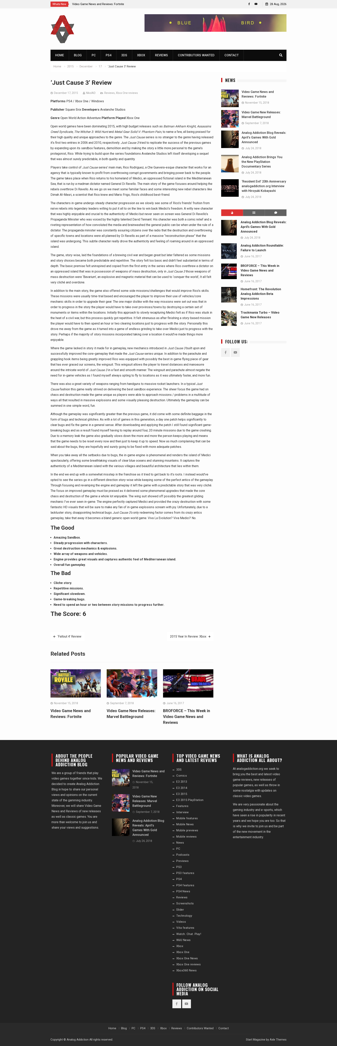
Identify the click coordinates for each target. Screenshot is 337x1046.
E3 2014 (181, 788)
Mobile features (187, 818)
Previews (182, 861)
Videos (181, 921)
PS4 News (183, 891)
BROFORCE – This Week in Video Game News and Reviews (186, 716)
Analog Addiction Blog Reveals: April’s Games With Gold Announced (264, 137)
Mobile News (185, 824)
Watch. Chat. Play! (188, 934)
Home (59, 55)
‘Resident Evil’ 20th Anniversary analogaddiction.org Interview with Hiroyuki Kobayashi (264, 186)
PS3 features (185, 873)
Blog (78, 55)
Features (182, 806)
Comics (181, 775)
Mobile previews (187, 830)
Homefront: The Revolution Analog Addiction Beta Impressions (261, 293)
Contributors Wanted (196, 55)
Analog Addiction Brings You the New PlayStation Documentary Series (262, 161)
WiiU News (183, 940)
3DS (124, 55)
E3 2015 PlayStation (190, 800)
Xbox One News (187, 958)
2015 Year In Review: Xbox (188, 636)
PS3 (179, 867)
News (180, 842)
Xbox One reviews (127, 92)
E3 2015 (181, 794)
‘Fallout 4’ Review (69, 636)
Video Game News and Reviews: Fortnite (98, 4)
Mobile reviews (186, 836)
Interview (182, 812)
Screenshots (185, 903)
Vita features (185, 928)
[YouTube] (256, 4)
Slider (180, 909)
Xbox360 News (186, 970)
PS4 (108, 55)
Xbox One (182, 952)
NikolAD (91, 92)
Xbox (141, 55)
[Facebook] (249, 4)
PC (94, 55)
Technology (184, 915)
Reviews (161, 55)
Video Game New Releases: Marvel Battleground (144, 801)
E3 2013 (181, 781)
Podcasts (182, 854)
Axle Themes (278, 1039)
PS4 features (185, 885)
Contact (231, 55)
